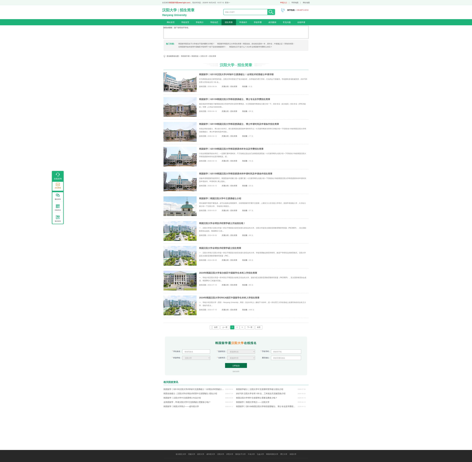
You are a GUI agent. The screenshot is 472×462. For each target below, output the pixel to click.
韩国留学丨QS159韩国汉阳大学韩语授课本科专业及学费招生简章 (231, 148)
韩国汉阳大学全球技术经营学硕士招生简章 (220, 248)
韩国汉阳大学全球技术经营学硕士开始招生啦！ (222, 223)
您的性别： (222, 351)
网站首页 (171, 22)
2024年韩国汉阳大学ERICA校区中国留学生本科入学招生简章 (229, 297)
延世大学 (200, 454)
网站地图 (306, 2)
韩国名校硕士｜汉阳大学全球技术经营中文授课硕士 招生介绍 (190, 393)
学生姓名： (177, 351)
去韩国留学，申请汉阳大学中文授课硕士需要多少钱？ (187, 402)
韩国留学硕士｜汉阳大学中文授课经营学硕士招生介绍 (259, 389)
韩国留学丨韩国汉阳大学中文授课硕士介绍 (220, 198)
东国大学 (292, 454)
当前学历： (222, 357)
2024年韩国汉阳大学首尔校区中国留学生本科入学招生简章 (228, 272)
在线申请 (301, 22)
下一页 (249, 327)
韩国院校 (195, 56)
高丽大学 (191, 454)
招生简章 (229, 22)
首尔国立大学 (181, 454)
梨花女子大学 (240, 454)
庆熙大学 (229, 454)
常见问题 (287, 22)
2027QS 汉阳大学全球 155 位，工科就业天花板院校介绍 (260, 393)
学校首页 (185, 22)
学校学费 (258, 22)
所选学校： (177, 357)
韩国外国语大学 (272, 454)
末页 (258, 327)
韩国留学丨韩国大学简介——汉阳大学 (252, 402)
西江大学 (283, 454)
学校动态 (214, 22)
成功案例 (272, 22)
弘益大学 (260, 454)
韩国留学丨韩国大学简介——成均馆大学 (181, 406)
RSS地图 (295, 2)
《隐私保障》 (236, 371)
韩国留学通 (185, 56)
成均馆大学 (210, 454)
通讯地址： (266, 357)
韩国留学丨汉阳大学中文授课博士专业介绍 (182, 397)
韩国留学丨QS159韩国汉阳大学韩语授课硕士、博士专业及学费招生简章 (234, 99)
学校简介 (200, 22)
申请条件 (243, 22)
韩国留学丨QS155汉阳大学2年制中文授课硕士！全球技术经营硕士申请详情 (236, 74)
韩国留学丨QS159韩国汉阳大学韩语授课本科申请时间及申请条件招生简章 (235, 173)
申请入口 (283, 2)
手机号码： (266, 351)
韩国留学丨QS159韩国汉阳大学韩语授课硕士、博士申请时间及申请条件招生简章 (239, 124)
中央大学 (251, 454)
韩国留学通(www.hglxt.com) (180, 2)
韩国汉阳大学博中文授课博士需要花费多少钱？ (256, 397)
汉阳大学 (203, 56)
